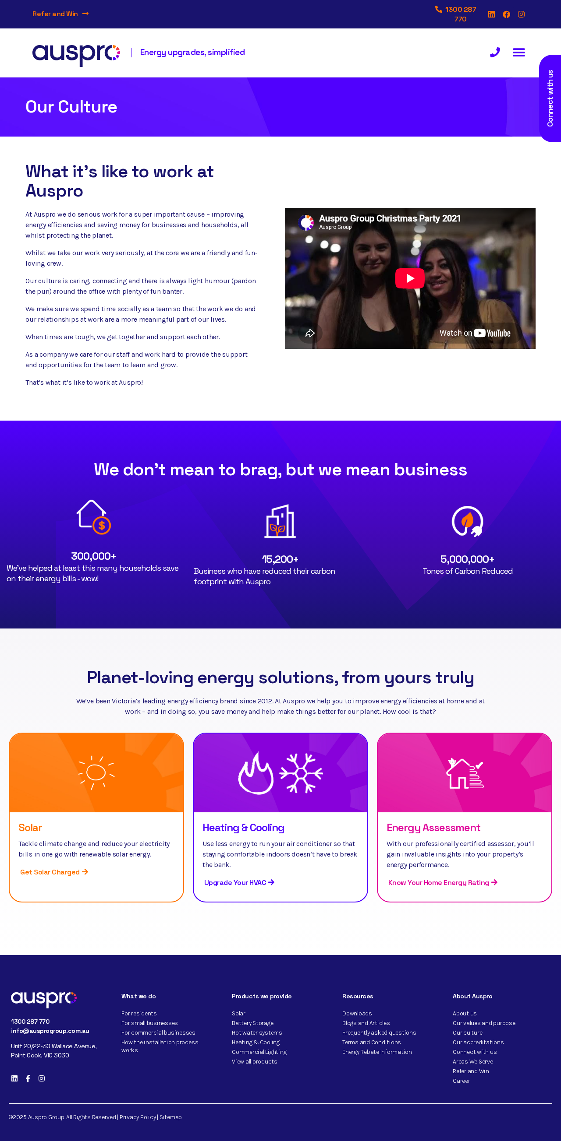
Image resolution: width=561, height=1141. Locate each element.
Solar (30, 827)
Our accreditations (478, 1042)
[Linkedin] (491, 14)
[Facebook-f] (28, 1078)
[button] (519, 53)
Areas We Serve (473, 1061)
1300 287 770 (30, 1021)
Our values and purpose (484, 1023)
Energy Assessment (433, 827)
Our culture (467, 1032)
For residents (139, 1013)
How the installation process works (159, 1046)
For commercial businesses (158, 1032)
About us (465, 1013)
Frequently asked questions (379, 1032)
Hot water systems (257, 1032)
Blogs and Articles (366, 1023)
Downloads (357, 1013)
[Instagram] (521, 14)
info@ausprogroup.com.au (50, 1031)
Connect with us (475, 1052)
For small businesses (149, 1023)
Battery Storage (252, 1023)
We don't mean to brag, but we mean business (280, 469)
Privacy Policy (138, 1117)
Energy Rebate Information (377, 1052)
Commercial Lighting (259, 1052)
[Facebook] (506, 14)
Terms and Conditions (371, 1042)
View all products (254, 1061)
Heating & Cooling (243, 827)
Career (461, 1081)
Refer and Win (55, 13)
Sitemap (171, 1117)
